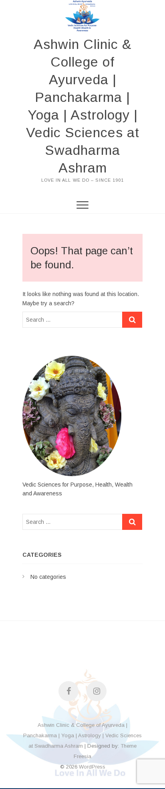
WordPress (92, 767)
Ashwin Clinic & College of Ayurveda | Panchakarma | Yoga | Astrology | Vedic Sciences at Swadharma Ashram (82, 106)
